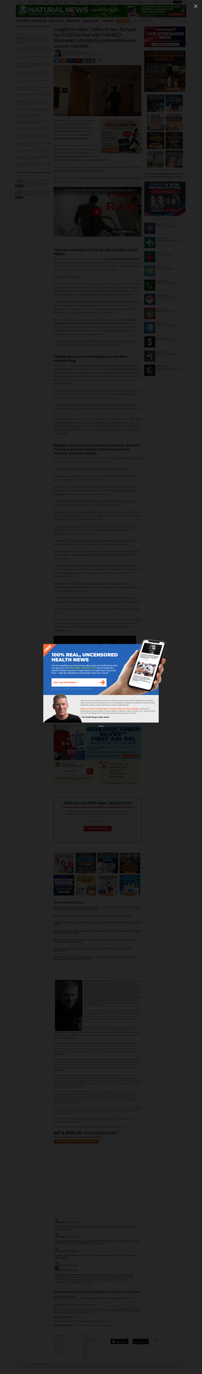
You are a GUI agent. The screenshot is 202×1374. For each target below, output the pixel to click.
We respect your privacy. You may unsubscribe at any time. (73, 689)
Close (101, 726)
